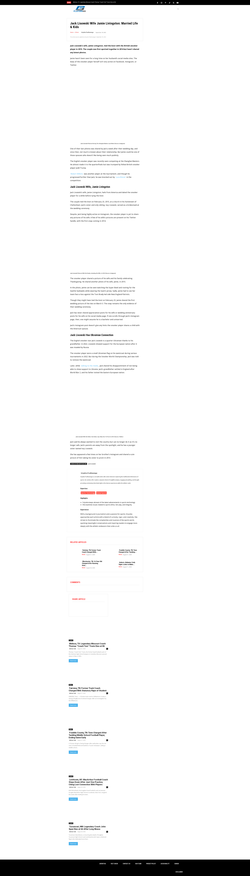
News (71, 32)
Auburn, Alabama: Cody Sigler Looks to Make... (127, 563)
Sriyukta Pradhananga (87, 32)
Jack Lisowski (92, 464)
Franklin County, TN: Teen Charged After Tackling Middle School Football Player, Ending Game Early (88, 735)
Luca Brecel (120, 177)
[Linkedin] (96, 607)
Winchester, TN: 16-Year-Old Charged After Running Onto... (92, 563)
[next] (131, 2)
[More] (102, 607)
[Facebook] (157, 2)
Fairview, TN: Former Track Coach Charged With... (91, 551)
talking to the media (89, 366)
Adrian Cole (72, 648)
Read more (73, 660)
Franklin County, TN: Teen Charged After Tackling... (128, 551)
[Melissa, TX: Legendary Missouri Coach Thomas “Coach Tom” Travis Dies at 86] (88, 631)
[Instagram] (161, 2)
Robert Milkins (77, 174)
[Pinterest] (165, 2)
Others (77, 32)
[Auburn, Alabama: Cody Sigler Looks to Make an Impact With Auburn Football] (112, 564)
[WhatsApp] (91, 607)
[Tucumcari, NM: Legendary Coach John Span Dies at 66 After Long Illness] (88, 814)
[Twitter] (173, 2)
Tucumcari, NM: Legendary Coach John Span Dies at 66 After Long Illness (87, 827)
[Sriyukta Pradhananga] (73, 500)
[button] (178, 9)
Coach (71, 640)
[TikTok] (169, 2)
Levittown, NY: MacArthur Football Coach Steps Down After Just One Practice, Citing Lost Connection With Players (88, 782)
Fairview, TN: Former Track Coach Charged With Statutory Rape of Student (88, 689)
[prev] (128, 2)
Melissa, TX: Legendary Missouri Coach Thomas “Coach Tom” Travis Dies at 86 (94, 2)
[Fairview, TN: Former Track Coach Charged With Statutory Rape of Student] (75, 552)
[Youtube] (177, 2)
